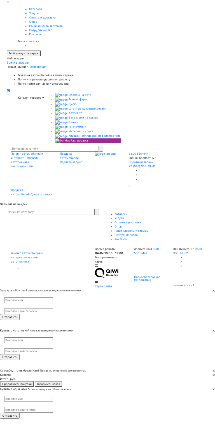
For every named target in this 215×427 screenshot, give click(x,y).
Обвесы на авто (79, 94)
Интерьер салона (80, 131)
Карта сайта (103, 286)
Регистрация (37, 66)
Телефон (8, 306)
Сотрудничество (40, 30)
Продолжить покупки (17, 384)
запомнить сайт (22, 166)
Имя (6, 295)
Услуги (34, 13)
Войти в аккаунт (18, 62)
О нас (33, 21)
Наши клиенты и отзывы (46, 25)
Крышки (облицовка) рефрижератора (94, 135)
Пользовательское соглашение (147, 278)
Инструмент (77, 126)
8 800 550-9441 (139, 153)
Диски (72, 104)
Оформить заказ (48, 384)
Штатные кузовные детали (87, 108)
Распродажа (79, 140)
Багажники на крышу (83, 117)
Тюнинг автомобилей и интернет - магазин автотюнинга (27, 158)
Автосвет (75, 113)
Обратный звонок (140, 162)
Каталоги (35, 9)
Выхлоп (73, 122)
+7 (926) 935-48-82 (142, 166)
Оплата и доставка (42, 17)
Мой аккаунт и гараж (24, 53)
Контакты (35, 34)
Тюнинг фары (77, 99)
